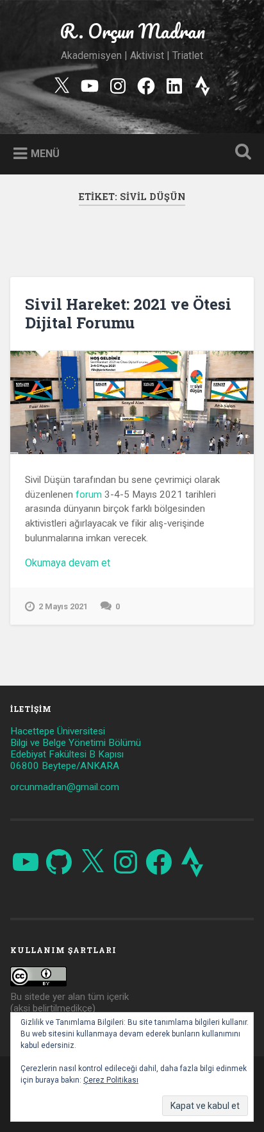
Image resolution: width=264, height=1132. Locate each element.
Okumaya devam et (86, 563)
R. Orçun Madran (132, 31)
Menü (45, 154)
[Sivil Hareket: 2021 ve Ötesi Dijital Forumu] (131, 402)
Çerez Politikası (110, 1080)
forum (89, 494)
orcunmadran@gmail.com (64, 787)
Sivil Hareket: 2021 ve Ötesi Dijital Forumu (128, 313)
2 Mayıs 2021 (63, 606)
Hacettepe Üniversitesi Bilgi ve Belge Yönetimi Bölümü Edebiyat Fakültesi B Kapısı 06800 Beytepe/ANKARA (75, 748)
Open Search (240, 153)
